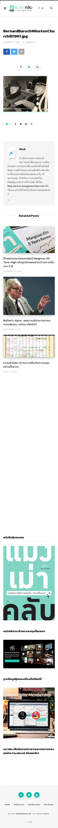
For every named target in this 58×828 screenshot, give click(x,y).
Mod (22, 149)
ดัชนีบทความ (19, 804)
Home (7, 804)
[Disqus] (29, 411)
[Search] (49, 8)
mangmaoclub (23, 813)
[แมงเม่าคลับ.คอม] (20, 8)
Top (30, 822)
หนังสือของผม (34, 804)
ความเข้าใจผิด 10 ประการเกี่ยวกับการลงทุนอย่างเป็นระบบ (26, 365)
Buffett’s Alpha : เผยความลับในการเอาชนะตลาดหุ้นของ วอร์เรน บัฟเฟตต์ (27, 322)
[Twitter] (29, 794)
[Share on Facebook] (6, 52)
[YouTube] (37, 794)
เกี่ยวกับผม (48, 804)
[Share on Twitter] (14, 52)
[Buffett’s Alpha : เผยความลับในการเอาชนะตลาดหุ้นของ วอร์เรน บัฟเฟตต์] (29, 296)
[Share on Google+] (26, 124)
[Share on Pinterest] (31, 124)
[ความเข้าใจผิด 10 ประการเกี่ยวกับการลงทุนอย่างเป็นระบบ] (29, 346)
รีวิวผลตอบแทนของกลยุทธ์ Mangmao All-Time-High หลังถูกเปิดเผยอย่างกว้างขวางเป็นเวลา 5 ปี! (28, 262)
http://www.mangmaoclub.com (25, 186)
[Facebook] (21, 794)
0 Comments (29, 42)
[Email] (37, 67)
